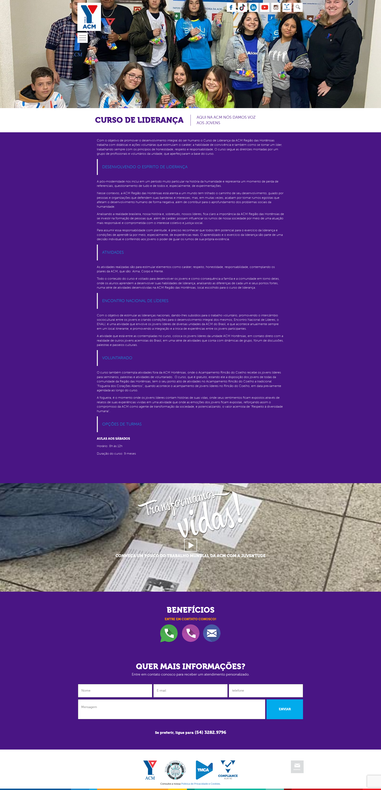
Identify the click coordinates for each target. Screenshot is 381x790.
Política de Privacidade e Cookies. (201, 783)
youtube (264, 7)
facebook (231, 7)
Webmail (297, 766)
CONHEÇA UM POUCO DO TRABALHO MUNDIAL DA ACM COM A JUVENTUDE (190, 556)
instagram (275, 7)
